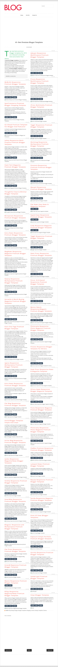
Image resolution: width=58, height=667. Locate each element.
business (9, 114)
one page (10, 331)
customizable (19, 109)
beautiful (22, 240)
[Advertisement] (29, 30)
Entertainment (17, 173)
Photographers (37, 585)
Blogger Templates (22, 610)
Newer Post (8, 650)
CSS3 (11, 264)
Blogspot (35, 506)
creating (12, 151)
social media (12, 203)
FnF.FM (27, 15)
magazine (14, 70)
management (9, 338)
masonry (20, 311)
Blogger (16, 610)
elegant (19, 90)
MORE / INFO (8, 97)
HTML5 (8, 264)
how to (39, 487)
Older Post (50, 650)
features (23, 472)
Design (36, 610)
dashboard (11, 205)
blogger (12, 60)
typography (8, 488)
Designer (19, 312)
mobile (14, 148)
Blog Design (11, 610)
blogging (12, 90)
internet (7, 350)
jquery (45, 525)
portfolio (16, 90)
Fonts (24, 333)
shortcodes (11, 333)
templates (16, 60)
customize (8, 312)
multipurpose (12, 149)
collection (24, 60)
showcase (39, 522)
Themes (45, 610)
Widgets (9, 155)
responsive (14, 92)
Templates (40, 610)
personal (20, 70)
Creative (33, 610)
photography (14, 152)
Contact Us (34, 15)
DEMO (14, 97)
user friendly (15, 94)
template (9, 63)
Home (22, 15)
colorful (40, 286)
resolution (19, 513)
